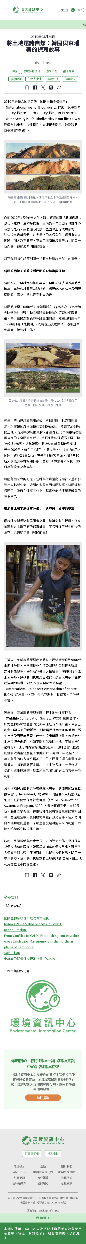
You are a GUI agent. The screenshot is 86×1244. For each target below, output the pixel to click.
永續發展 (70, 79)
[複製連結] (59, 88)
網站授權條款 (66, 1172)
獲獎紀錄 (43, 1183)
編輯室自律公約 (43, 1172)
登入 (80, 10)
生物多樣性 (35, 79)
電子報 (64, 9)
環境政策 (16, 79)
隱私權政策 (19, 1183)
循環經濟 (68, 71)
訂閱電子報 (32, 1153)
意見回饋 (66, 1183)
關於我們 (66, 1166)
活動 (43, 1166)
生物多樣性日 (31, 71)
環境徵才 (19, 1166)
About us (19, 1172)
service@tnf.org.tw (49, 1210)
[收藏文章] (27, 88)
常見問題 (19, 1178)
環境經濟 (53, 79)
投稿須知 (66, 1178)
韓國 (15, 71)
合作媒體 (43, 1178)
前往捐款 (43, 1097)
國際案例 (51, 71)
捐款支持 (53, 1153)
